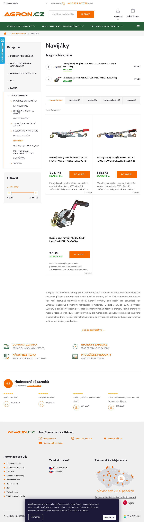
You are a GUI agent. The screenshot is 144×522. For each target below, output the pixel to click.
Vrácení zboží (12, 483)
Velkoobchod (12, 492)
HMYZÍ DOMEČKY (21, 118)
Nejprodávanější (112, 100)
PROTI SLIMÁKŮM (21, 135)
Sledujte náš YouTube (52, 443)
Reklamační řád (13, 479)
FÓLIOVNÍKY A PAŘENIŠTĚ (25, 131)
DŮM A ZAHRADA (19, 95)
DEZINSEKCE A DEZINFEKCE (23, 73)
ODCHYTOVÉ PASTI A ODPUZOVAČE (20, 65)
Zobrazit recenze (34, 385)
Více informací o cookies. (78, 510)
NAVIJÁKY (18, 141)
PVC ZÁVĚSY (19, 158)
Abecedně (131, 100)
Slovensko (57, 471)
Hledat (85, 14)
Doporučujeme (55, 100)
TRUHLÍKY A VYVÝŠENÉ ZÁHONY (24, 124)
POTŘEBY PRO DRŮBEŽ (21, 56)
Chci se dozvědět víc (92, 329)
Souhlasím (109, 517)
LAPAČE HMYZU (20, 106)
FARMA (13, 88)
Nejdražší (92, 100)
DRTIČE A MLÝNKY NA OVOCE (23, 112)
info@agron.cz (49, 438)
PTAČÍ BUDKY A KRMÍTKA (25, 101)
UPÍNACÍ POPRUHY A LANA (26, 146)
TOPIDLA (17, 163)
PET (12, 80)
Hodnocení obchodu (15, 467)
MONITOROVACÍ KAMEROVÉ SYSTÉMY (23, 152)
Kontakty (10, 471)
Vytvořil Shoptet (133, 516)
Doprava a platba (11, 3)
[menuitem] (21, 26)
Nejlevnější (74, 100)
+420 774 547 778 (84, 438)
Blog (8, 488)
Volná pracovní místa (15, 496)
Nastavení (35, 517)
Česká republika (60, 467)
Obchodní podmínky (15, 475)
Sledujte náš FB (115, 438)
